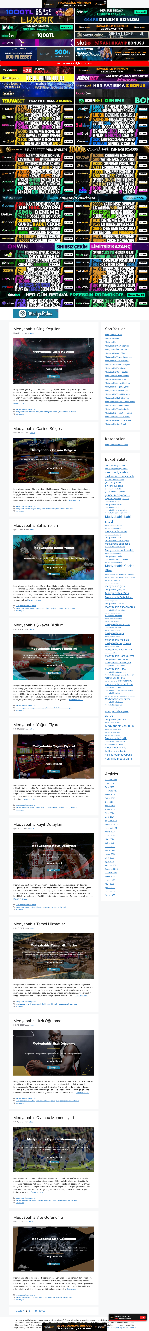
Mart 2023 (109, 884)
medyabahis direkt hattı (111, 574)
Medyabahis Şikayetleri (114, 744)
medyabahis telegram (115, 678)
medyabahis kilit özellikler (46, 509)
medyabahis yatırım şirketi (112, 708)
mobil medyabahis (70, 1200)
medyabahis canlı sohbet (25, 1297)
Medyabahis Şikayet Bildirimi (38, 625)
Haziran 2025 (111, 791)
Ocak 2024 (110, 847)
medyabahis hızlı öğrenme (45, 1101)
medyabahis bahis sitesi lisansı (113, 525)
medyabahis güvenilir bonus (26, 1004)
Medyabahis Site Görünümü (38, 1217)
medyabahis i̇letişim (113, 627)
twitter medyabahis (115, 751)
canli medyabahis (116, 472)
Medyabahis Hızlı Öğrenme (37, 1020)
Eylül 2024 (109, 817)
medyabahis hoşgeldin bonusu (47, 412)
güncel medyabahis (117, 495)
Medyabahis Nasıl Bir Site (119, 649)
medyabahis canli (113, 537)
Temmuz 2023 (111, 869)
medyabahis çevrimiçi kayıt (112, 735)
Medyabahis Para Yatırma (119, 655)
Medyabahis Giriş (112, 338)
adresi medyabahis (115, 465)
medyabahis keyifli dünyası (112, 636)
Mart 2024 (109, 839)
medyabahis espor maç (111, 577)
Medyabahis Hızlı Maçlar (112, 621)
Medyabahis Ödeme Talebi (112, 732)
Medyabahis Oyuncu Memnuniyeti (43, 1117)
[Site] (37, 109)
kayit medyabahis (22, 708)
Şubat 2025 (110, 798)
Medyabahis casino (114, 556)
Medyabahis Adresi (113, 335)
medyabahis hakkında (113, 616)
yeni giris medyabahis (64, 1297)
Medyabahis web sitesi (117, 699)
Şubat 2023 (110, 888)
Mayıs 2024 (110, 832)
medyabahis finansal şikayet (127, 577)
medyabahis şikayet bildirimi (40, 708)
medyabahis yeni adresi (116, 719)
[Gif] (74, 149)
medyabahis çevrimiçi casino (26, 1200)
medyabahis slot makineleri (116, 672)
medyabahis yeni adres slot (112, 722)
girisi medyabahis (113, 482)
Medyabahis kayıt (114, 633)
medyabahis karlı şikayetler (112, 630)
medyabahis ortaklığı (111, 653)
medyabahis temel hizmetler (47, 1004)
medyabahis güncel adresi (115, 610)
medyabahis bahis (112, 507)
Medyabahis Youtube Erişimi (117, 409)
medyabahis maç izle (117, 639)
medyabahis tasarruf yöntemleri (67, 1101)
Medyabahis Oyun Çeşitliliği (117, 346)
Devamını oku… (20, 403)
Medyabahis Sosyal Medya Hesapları (119, 675)
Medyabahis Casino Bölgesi (38, 428)
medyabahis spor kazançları (61, 708)
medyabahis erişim (126, 574)
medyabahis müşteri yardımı (45, 608)
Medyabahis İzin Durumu (116, 349)
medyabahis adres (112, 501)
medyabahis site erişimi (58, 907)
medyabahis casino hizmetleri (116, 559)
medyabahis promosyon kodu (116, 666)
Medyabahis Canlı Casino (115, 547)
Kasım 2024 (110, 809)
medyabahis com (22, 907)
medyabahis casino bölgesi (26, 509)
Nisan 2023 (110, 880)
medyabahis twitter (112, 693)
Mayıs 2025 (110, 794)
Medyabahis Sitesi (115, 668)
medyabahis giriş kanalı (111, 601)
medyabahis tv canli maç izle (116, 687)
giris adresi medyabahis (114, 480)
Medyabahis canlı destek (119, 550)
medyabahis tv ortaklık (127, 690)
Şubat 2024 (110, 843)
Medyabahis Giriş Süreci (115, 353)
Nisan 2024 (110, 835)
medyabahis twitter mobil (112, 696)
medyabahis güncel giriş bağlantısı (115, 613)
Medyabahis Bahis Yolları (35, 525)
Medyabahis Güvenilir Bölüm (117, 417)
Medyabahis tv (125, 681)
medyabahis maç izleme (118, 643)
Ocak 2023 (110, 891)
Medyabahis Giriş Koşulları (37, 329)
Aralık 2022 (110, 895)
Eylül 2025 (109, 787)
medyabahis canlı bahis (117, 543)
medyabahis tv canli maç (68, 1004)
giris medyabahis (114, 485)
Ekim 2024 (109, 813)
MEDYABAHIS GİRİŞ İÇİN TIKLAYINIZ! (74, 63)
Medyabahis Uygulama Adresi (118, 420)
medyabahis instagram (117, 624)
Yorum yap (20, 414)
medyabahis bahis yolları (25, 608)
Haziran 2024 (111, 828)
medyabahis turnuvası (111, 681)
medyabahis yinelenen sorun (113, 729)
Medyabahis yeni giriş (119, 726)
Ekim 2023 (109, 858)
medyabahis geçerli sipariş (112, 583)
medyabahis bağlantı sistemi (113, 528)
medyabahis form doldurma (112, 580)
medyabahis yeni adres (67, 412)
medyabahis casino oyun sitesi (113, 562)
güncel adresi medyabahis (115, 492)
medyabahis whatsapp (114, 702)
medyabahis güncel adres (120, 606)
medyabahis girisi (115, 586)
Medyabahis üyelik (116, 738)
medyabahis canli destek (25, 807)
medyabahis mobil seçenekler (46, 807)
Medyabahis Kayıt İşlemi (115, 368)
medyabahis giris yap (115, 589)
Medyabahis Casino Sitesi (25, 1101)
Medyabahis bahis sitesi (118, 519)
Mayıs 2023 (110, 876)
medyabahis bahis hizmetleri (116, 510)
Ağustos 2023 (111, 865)
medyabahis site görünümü (45, 1297)
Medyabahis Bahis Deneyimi (117, 364)
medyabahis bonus (116, 531)
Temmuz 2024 (111, 824)
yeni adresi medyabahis (118, 754)
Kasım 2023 (110, 854)
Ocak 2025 (110, 802)
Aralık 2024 (110, 806)
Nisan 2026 (110, 783)
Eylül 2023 (109, 861)
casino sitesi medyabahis (119, 476)
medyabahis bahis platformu (116, 513)
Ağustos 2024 (111, 821)
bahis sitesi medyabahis (116, 468)
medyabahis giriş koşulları (25, 412)
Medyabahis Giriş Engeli (115, 424)
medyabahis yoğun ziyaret (67, 807)
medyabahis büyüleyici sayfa (113, 535)
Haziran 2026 (111, 780)
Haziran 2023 (111, 873)
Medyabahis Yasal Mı (113, 705)
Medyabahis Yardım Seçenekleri (119, 357)
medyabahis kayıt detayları (39, 907)
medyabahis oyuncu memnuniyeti (50, 1200)
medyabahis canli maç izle (117, 540)
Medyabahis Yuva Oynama (116, 361)
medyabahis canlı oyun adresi (113, 553)
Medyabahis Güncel (114, 603)
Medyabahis (110, 342)
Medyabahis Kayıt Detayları (37, 824)
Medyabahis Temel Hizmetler (39, 924)
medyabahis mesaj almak (112, 646)
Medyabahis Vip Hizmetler (127, 696)
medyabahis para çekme (65, 509)
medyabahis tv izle (112, 690)
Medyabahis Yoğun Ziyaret (37, 724)
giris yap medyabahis (113, 489)
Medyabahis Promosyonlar (26, 409)
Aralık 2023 (110, 850)
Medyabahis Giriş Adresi (119, 597)
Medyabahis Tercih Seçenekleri (118, 413)
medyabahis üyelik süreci (115, 741)
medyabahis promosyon (66, 608)
